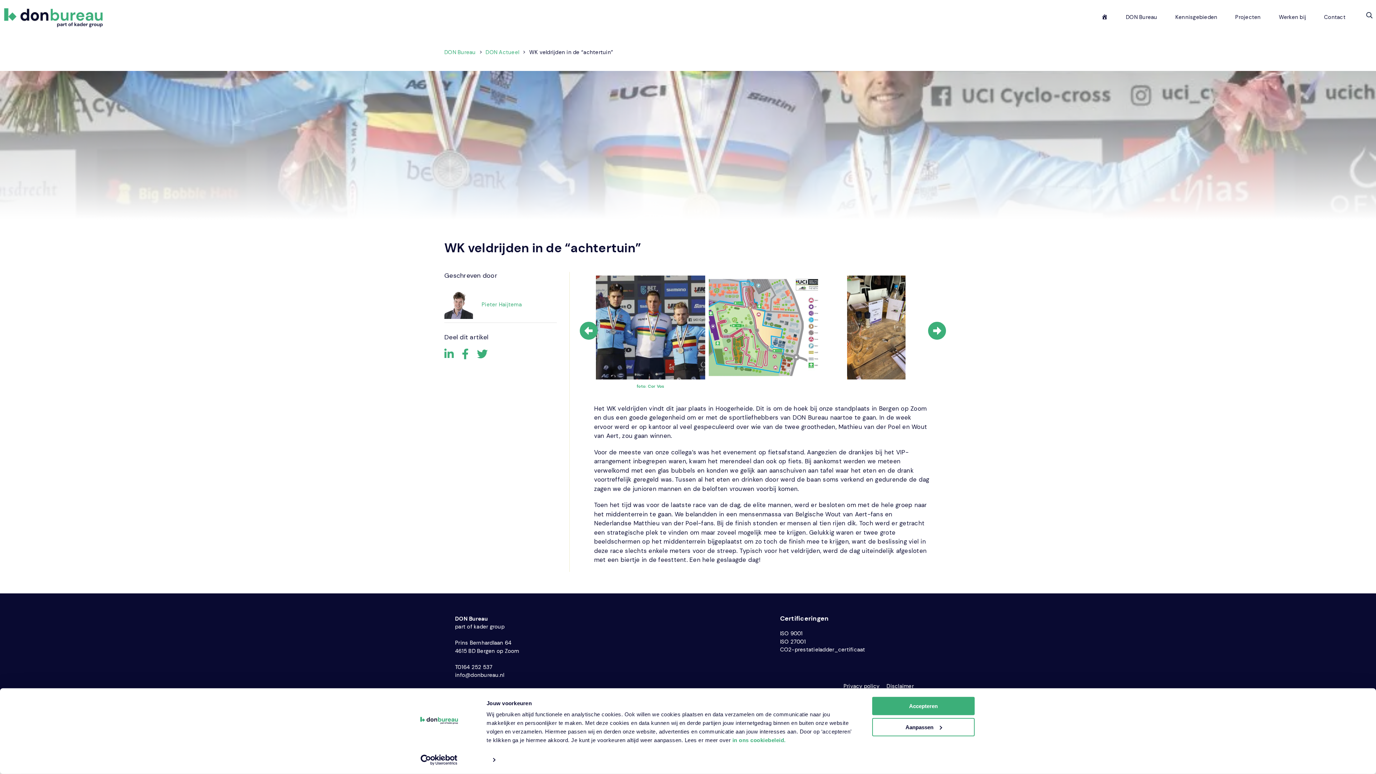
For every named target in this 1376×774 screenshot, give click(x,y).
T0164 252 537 (473, 667)
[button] (1369, 15)
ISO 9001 (791, 633)
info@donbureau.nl (479, 675)
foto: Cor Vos (650, 386)
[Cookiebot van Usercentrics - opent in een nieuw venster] (439, 760)
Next (937, 331)
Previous (589, 331)
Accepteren (923, 706)
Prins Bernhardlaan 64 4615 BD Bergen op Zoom (487, 647)
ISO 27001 (793, 641)
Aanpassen (919, 727)
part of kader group (480, 626)
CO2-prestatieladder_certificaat (822, 649)
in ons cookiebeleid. (759, 740)
